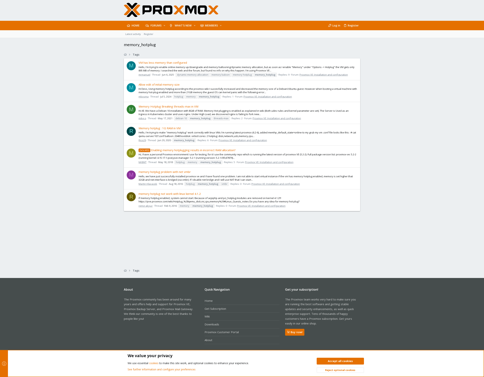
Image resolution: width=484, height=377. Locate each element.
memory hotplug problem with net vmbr (165, 172)
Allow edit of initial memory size (159, 84)
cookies (153, 363)
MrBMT (143, 162)
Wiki (207, 316)
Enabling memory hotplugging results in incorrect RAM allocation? (188, 150)
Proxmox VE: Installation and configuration (323, 74)
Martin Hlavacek (148, 184)
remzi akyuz (146, 205)
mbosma (144, 96)
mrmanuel (144, 74)
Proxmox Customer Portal (222, 332)
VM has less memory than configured (163, 62)
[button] (164, 25)
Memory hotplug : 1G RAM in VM (160, 128)
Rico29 (142, 140)
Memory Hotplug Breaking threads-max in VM (168, 106)
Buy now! (296, 332)
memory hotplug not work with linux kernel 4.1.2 (170, 194)
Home (209, 301)
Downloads (212, 324)
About (208, 340)
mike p (142, 118)
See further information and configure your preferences (161, 369)
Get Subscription (215, 308)
